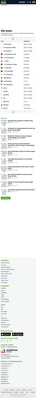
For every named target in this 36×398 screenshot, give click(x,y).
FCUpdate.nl (4, 368)
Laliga (2, 294)
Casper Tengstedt (5, 267)
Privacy (30, 390)
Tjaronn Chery (4, 280)
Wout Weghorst (5, 271)
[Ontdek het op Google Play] (17, 334)
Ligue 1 (3, 290)
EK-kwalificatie (5, 299)
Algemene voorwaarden (6, 392)
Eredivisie (3, 288)
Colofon (22, 392)
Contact (18, 390)
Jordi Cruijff (4, 282)
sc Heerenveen (5, 327)
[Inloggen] (29, 2)
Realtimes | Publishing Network (18, 396)
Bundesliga (26, 54)
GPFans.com (4, 370)
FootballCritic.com (6, 366)
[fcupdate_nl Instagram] (4, 341)
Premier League (5, 301)
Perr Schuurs (4, 276)
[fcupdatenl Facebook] (1, 341)
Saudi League (27, 108)
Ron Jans (3, 265)
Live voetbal (22, 2)
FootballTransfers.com (7, 363)
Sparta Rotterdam (5, 324)
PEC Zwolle (4, 311)
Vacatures (24, 390)
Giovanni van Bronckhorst (7, 269)
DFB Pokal (26, 64)
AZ (1, 316)
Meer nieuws (5, 198)
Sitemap (33, 392)
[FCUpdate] (4, 2)
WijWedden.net (5, 377)
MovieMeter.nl (4, 372)
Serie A (3, 297)
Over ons (6, 390)
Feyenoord (4, 318)
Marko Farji (4, 278)
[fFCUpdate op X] (7, 341)
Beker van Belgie (28, 44)
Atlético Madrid (5, 320)
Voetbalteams (4, 5)
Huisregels (16, 392)
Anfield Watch (4, 381)
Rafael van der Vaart (6, 273)
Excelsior (3, 322)
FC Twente (4, 313)
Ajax (2, 307)
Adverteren (12, 390)
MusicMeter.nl (4, 374)
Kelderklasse (4, 379)
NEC (2, 309)
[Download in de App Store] (6, 334)
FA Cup (25, 81)
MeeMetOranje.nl (5, 383)
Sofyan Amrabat (5, 262)
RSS (27, 392)
